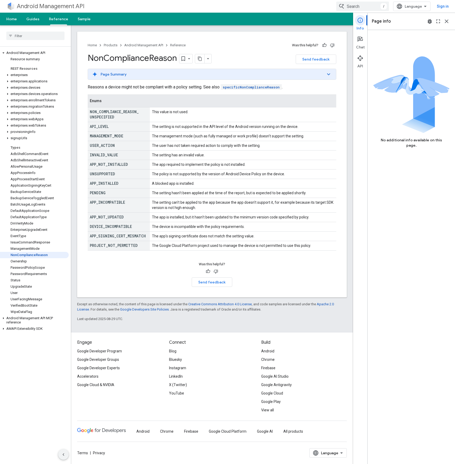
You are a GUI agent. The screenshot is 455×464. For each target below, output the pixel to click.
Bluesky (175, 359)
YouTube (176, 393)
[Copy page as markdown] (200, 58)
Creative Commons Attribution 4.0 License (220, 304)
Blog (172, 351)
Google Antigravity (276, 385)
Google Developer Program (99, 351)
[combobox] (362, 6)
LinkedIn (176, 376)
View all (267, 410)
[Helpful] (324, 45)
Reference (58, 19)
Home (11, 19)
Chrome (268, 359)
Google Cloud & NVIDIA (95, 385)
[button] (34, 53)
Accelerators (87, 376)
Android (267, 351)
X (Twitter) (178, 385)
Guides (32, 19)
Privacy (99, 453)
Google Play (271, 402)
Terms (82, 453)
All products (293, 431)
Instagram (177, 368)
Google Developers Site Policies (144, 309)
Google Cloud (272, 393)
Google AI (265, 431)
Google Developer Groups (98, 359)
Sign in (443, 6)
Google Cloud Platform (227, 431)
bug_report (430, 21)
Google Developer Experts (98, 368)
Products (110, 45)
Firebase (268, 368)
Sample (84, 19)
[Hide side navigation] (63, 454)
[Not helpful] (332, 45)
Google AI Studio (275, 376)
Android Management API (51, 6)
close (446, 21)
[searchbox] (35, 36)
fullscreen (438, 21)
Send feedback (316, 59)
